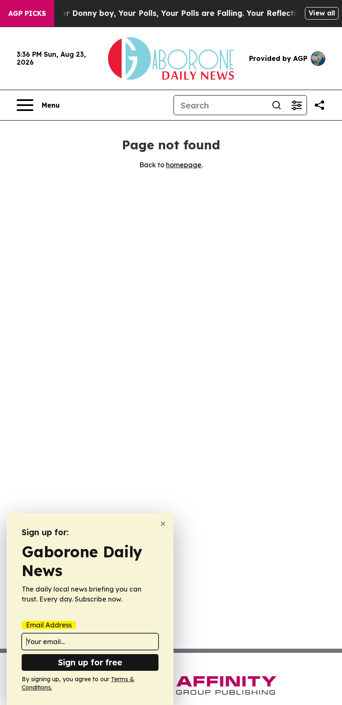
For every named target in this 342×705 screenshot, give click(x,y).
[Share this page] (319, 105)
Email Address (49, 625)
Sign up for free (90, 662)
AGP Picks (27, 13)
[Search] (277, 105)
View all (322, 13)
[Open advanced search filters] (297, 105)
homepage (183, 165)
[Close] (163, 524)
